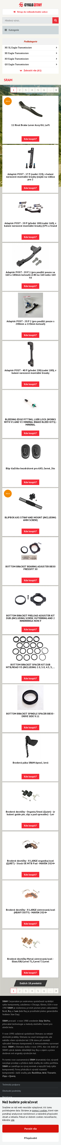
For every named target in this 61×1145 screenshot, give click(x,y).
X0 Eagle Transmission (17, 58)
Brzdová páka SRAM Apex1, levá (30, 762)
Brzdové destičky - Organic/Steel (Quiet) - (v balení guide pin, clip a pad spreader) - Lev (30, 813)
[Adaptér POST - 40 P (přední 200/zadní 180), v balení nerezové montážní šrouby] (30, 354)
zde (12, 1120)
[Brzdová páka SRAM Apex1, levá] (30, 746)
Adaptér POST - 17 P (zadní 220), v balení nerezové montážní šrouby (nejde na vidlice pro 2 (30, 177)
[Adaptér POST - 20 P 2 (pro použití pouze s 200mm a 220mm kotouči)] (30, 305)
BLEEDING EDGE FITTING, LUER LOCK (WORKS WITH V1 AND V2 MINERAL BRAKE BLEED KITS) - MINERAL (30, 422)
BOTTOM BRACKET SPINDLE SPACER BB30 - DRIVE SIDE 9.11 (30, 715)
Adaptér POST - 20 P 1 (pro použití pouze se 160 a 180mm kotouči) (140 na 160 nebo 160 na (30, 275)
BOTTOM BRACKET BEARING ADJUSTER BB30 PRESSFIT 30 (30, 568)
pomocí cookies (39, 1110)
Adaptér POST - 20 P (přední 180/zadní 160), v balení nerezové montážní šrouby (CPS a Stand (30, 224)
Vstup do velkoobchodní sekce (32, 11)
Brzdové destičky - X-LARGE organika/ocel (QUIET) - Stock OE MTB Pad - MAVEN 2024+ (30, 862)
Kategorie (14, 29)
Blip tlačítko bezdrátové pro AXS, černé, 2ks (30, 468)
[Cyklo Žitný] (30, 4)
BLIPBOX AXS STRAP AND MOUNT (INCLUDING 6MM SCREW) (30, 519)
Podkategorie (30, 41)
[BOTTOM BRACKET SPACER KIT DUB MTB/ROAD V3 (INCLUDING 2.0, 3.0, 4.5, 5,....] (30, 648)
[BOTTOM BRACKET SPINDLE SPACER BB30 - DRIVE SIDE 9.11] (30, 697)
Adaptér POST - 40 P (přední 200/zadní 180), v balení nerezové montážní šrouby (30, 371)
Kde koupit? (30, 138)
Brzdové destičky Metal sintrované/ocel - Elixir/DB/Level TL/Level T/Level (30, 960)
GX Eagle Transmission (17, 64)
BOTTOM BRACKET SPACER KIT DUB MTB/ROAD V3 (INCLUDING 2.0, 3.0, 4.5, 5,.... (30, 666)
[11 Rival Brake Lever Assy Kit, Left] (30, 109)
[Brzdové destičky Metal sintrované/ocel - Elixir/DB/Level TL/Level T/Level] (30, 943)
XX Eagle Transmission (17, 53)
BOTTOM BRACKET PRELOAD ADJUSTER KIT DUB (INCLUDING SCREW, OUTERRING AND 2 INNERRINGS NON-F (30, 618)
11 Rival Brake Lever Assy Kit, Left (30, 125)
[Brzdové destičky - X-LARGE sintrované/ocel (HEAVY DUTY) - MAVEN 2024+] (30, 893)
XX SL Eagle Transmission (18, 47)
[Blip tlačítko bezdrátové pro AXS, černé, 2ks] (30, 452)
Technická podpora (11, 1084)
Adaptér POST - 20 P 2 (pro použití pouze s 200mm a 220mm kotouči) (30, 322)
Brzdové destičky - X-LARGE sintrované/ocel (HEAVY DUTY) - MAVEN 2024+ (30, 911)
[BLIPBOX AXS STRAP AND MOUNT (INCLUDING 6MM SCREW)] (30, 501)
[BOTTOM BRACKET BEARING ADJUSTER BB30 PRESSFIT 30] (30, 550)
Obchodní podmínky (11, 1090)
